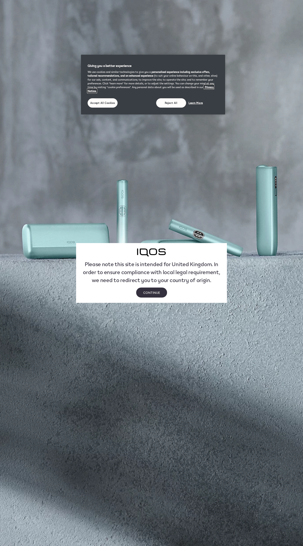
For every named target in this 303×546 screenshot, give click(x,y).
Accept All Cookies (102, 103)
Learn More (196, 103)
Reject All (171, 103)
